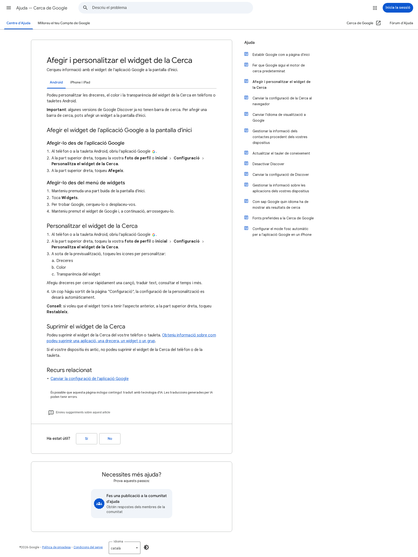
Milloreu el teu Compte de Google (64, 23)
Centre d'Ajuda (18, 23)
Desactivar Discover (268, 164)
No (110, 439)
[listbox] (125, 548)
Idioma (118, 541)
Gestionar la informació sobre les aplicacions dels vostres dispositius (281, 188)
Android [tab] (56, 82)
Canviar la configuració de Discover (281, 174)
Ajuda (249, 42)
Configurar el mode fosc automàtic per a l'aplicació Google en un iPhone (282, 232)
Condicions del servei (88, 547)
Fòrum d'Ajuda (401, 23)
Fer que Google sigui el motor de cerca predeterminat (279, 68)
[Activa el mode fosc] (146, 547)
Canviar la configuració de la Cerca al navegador (282, 101)
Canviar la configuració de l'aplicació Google (90, 378)
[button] (9, 8)
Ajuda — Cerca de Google (41, 8)
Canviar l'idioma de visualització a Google (279, 117)
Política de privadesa (56, 547)
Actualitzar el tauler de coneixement (281, 153)
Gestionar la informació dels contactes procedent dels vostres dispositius (280, 137)
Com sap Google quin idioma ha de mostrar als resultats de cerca (280, 205)
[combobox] (172, 7)
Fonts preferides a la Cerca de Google (283, 218)
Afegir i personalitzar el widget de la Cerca (282, 85)
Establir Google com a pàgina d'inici (281, 54)
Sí (86, 439)
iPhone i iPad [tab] (80, 82)
